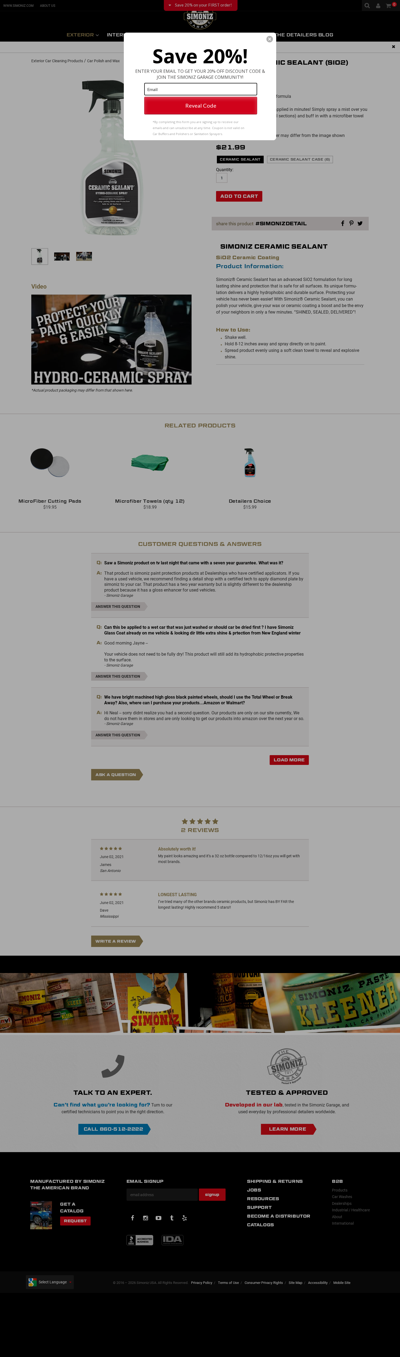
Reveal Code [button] (200, 105)
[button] (269, 39)
